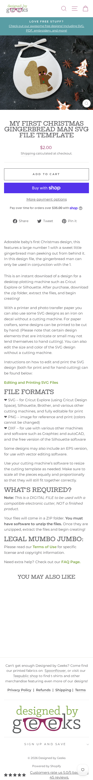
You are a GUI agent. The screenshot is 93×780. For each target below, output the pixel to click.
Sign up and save (45, 744)
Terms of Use (45, 547)
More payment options (46, 199)
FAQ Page (70, 562)
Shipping (28, 153)
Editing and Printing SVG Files (31, 382)
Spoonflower (55, 671)
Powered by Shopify (46, 766)
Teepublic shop (25, 676)
